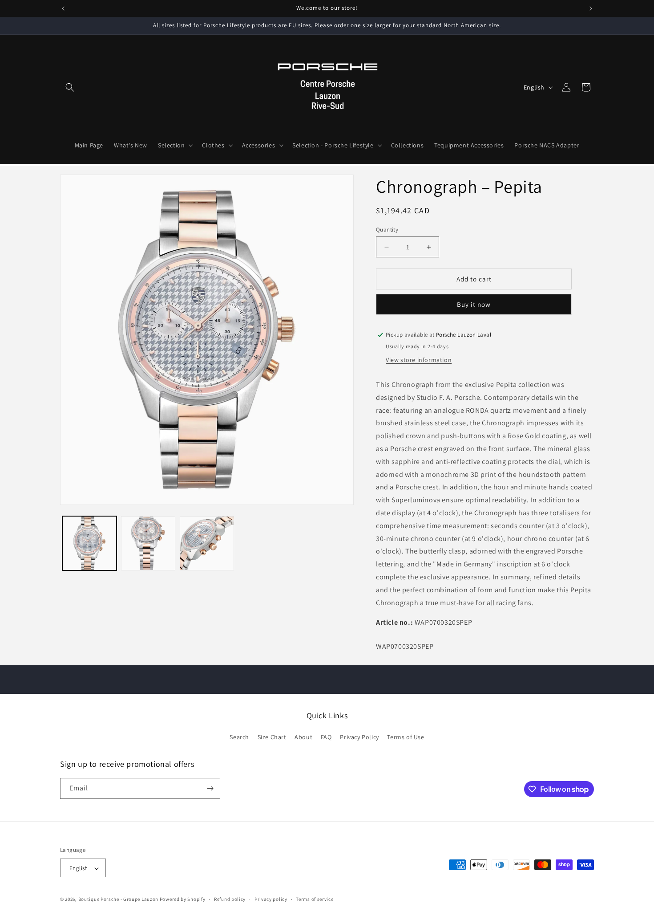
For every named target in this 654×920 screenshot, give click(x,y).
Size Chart (272, 737)
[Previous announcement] (63, 8)
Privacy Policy (359, 737)
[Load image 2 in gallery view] (148, 543)
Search (239, 737)
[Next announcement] (591, 8)
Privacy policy (270, 899)
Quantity (387, 229)
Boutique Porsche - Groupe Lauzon (118, 899)
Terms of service (314, 899)
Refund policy (230, 899)
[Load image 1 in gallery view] (89, 543)
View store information (419, 360)
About (303, 737)
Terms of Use (405, 737)
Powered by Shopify (183, 899)
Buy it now (474, 304)
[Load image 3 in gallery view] (207, 543)
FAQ (326, 737)
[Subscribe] (210, 788)
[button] (70, 87)
